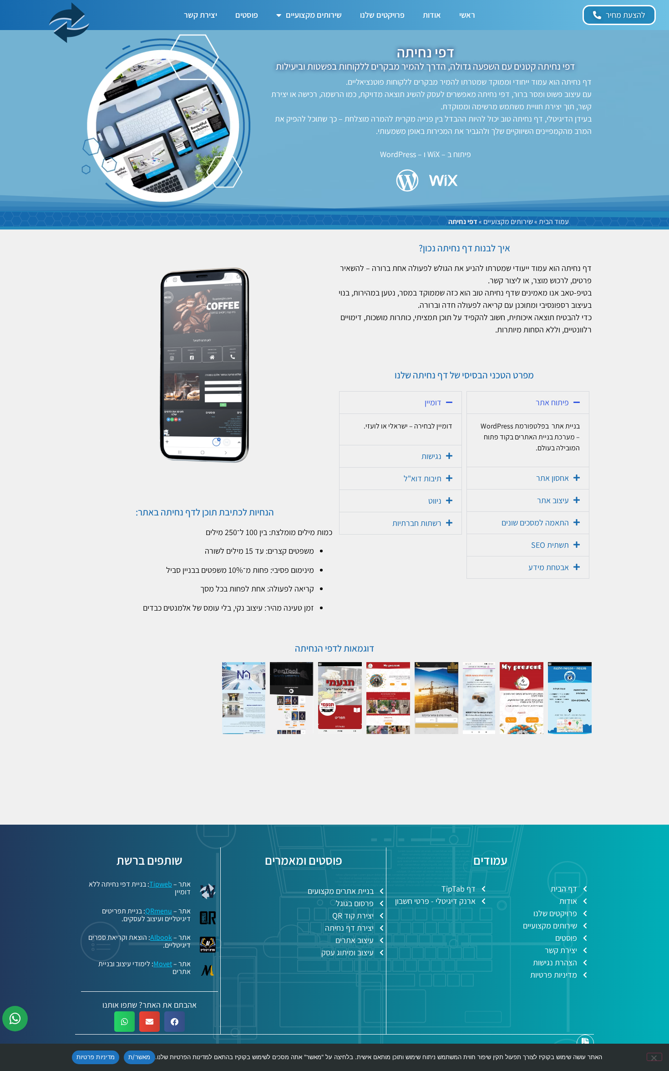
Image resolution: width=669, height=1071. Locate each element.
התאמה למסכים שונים (535, 522)
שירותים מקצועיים (314, 15)
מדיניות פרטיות (95, 1057)
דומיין (433, 402)
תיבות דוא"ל (422, 478)
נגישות (431, 456)
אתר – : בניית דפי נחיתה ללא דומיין (140, 888)
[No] (654, 1057)
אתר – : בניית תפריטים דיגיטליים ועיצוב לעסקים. (146, 914)
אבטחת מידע (548, 567)
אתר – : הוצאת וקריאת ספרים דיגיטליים (139, 941)
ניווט (434, 500)
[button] (528, 402)
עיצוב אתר (553, 500)
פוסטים (246, 15)
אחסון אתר (552, 478)
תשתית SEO (550, 545)
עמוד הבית (554, 221)
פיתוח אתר (552, 402)
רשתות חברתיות (416, 523)
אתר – (172, 964)
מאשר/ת (139, 1057)
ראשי (467, 15)
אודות (432, 15)
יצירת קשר (200, 15)
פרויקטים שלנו (382, 15)
